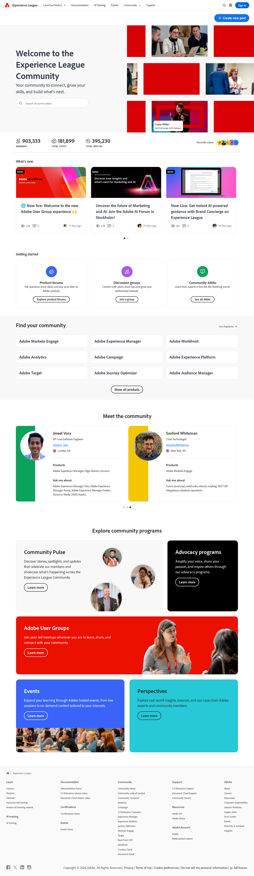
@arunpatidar (18, 445)
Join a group (126, 299)
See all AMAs (203, 299)
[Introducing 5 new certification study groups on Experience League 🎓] (201, 200)
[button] (231, 18)
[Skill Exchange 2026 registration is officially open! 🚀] (51, 200)
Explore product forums (51, 299)
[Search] (19, 103)
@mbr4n (129, 445)
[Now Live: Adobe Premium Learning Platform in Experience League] (126, 200)
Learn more (36, 587)
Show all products (127, 389)
